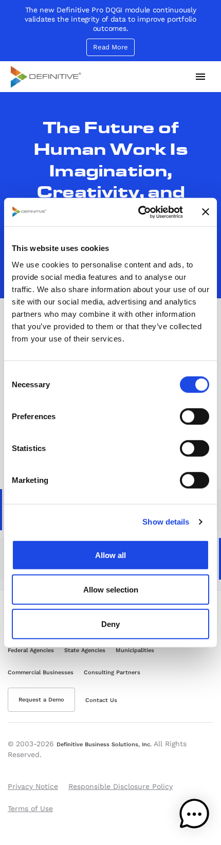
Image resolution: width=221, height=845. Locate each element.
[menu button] (200, 77)
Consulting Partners (112, 672)
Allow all (110, 554)
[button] (194, 816)
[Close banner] (205, 211)
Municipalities (135, 650)
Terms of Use (30, 808)
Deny (110, 623)
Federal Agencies (31, 650)
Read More (110, 47)
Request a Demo (41, 699)
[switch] (194, 416)
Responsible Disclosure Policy (120, 786)
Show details (165, 521)
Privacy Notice (33, 786)
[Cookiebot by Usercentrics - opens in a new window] (139, 212)
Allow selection (110, 589)
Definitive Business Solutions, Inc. (104, 744)
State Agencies (84, 650)
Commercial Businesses (40, 672)
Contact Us (101, 700)
